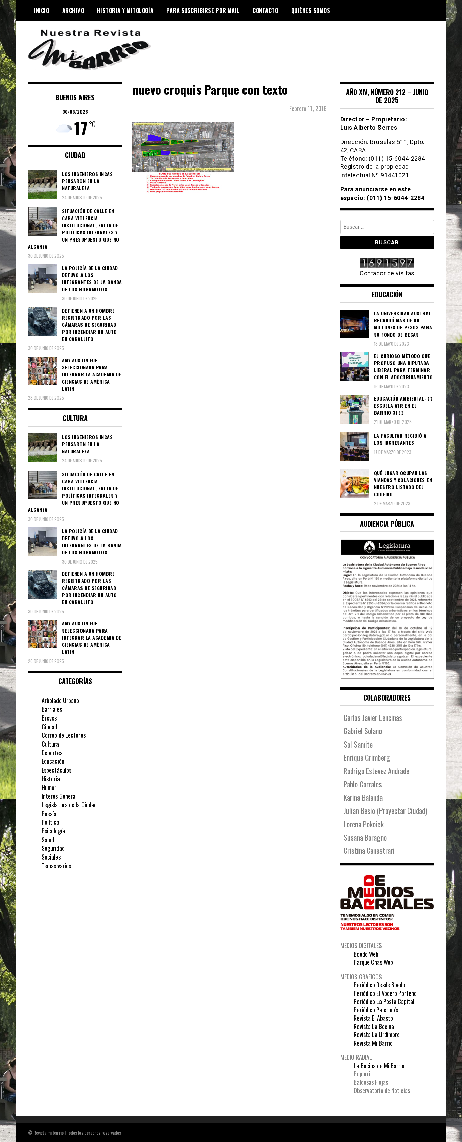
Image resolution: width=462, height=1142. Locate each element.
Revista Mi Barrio (373, 1042)
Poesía (49, 813)
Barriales (52, 709)
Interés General (59, 796)
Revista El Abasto (373, 1017)
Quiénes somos (310, 10)
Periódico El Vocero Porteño (385, 993)
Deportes (52, 752)
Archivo (73, 10)
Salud (48, 839)
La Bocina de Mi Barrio (379, 1065)
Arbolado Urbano (60, 700)
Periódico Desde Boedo (379, 984)
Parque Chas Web (373, 962)
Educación (53, 761)
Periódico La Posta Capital (384, 1001)
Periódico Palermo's (376, 1009)
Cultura (50, 743)
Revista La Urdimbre (377, 1034)
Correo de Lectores (64, 735)
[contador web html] (387, 263)
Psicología (53, 830)
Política (50, 822)
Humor (49, 787)
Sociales (51, 856)
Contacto (265, 10)
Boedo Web (366, 954)
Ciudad (49, 726)
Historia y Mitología (125, 10)
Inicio (41, 10)
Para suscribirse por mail (203, 10)
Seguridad (53, 848)
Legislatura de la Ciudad (69, 804)
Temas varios (56, 865)
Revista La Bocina (374, 1026)
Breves (49, 717)
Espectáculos (56, 770)
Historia (51, 778)
